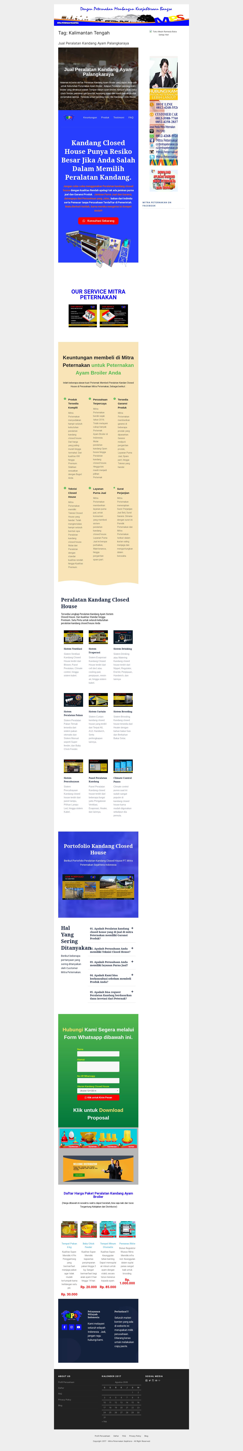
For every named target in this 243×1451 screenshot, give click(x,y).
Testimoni (118, 117)
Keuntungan (90, 117)
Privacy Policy (64, 1399)
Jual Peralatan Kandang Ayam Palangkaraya (93, 43)
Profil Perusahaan (66, 1382)
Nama (80, 1049)
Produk (105, 117)
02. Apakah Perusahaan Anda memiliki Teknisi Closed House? (110, 950)
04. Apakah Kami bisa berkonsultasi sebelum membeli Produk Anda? (110, 979)
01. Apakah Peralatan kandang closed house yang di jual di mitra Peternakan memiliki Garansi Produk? (111, 933)
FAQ (131, 117)
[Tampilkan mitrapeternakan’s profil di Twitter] (150, 1380)
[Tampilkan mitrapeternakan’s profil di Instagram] (153, 1380)
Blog (60, 1405)
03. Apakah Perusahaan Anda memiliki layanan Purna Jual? (109, 963)
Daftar (61, 1388)
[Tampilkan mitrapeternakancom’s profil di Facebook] (146, 1380)
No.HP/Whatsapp (86, 1076)
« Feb (104, 1421)
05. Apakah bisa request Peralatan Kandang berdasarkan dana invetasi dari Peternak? (111, 995)
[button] (65, 887)
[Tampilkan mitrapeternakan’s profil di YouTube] (156, 1380)
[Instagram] (71, 1327)
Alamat (81, 1059)
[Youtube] (78, 1327)
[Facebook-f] (64, 1327)
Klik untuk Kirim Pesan (99, 1097)
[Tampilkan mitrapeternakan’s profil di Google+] (159, 1380)
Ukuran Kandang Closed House (93, 1086)
